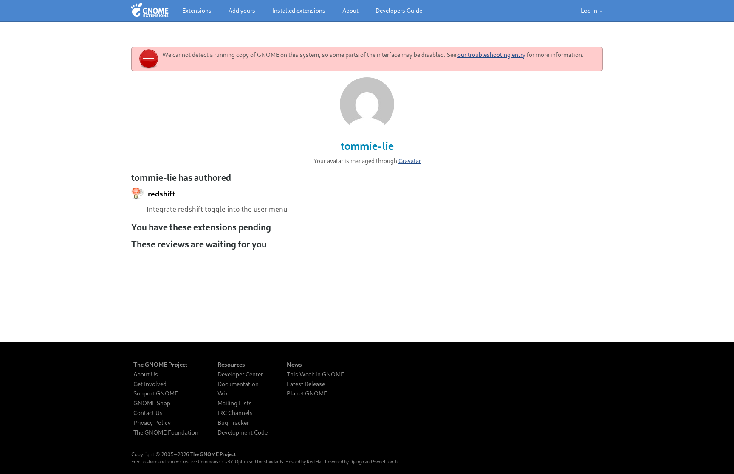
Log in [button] (589, 10)
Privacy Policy (152, 422)
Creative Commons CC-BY (206, 461)
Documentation (238, 384)
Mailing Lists (234, 403)
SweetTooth (385, 461)
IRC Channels (235, 412)
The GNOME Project (160, 364)
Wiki (223, 393)
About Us (145, 374)
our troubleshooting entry (491, 54)
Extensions (197, 10)
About (350, 10)
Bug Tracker (233, 422)
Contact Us (148, 412)
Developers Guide (398, 10)
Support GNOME (155, 393)
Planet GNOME (307, 393)
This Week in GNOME (315, 374)
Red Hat (315, 461)
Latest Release (306, 384)
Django (357, 461)
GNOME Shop (151, 403)
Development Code (242, 432)
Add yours (242, 10)
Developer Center (240, 374)
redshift (161, 193)
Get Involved (150, 384)
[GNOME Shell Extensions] (150, 10)
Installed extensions (298, 10)
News (294, 364)
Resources (231, 364)
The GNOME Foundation (165, 432)
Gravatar (409, 160)
